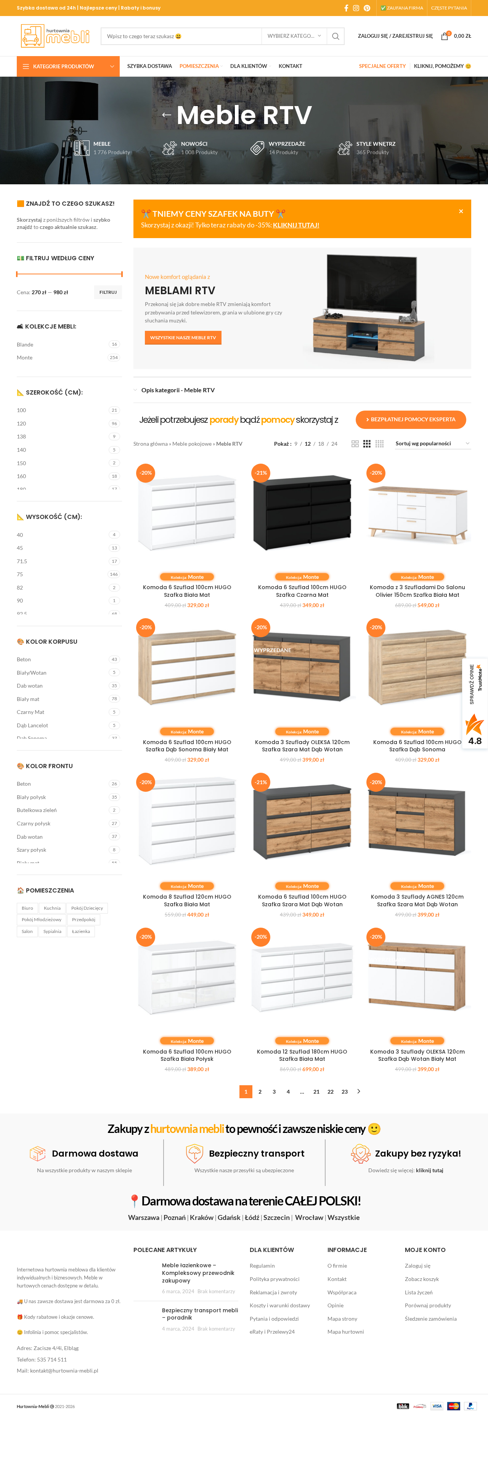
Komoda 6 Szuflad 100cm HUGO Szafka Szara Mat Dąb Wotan (302, 900)
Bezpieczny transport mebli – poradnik (200, 1314)
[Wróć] (166, 115)
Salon (27, 931)
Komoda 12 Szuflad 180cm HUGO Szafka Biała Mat (302, 1055)
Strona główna (150, 443)
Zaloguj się (417, 1266)
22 (330, 1091)
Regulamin (262, 1266)
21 (316, 1091)
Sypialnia (52, 931)
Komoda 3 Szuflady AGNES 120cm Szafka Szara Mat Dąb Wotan (417, 900)
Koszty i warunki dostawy (280, 1305)
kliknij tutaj (429, 1170)
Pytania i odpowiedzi (274, 1318)
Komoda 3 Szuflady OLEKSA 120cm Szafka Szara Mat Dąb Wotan (302, 746)
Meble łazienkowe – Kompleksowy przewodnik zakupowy (198, 1273)
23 (345, 1091)
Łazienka (81, 931)
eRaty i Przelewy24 (272, 1332)
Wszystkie (343, 1217)
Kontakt (337, 1279)
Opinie (335, 1305)
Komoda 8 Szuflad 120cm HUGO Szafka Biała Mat (187, 900)
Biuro (27, 908)
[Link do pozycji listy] (69, 1348)
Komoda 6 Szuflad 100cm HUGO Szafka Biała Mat (187, 591)
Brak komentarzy (216, 1291)
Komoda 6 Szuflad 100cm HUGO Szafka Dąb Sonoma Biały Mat (187, 746)
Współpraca (341, 1292)
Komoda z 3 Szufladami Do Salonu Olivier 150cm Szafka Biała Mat (417, 591)
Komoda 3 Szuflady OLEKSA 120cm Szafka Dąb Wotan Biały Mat (417, 1055)
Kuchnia (52, 908)
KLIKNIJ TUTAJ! (296, 225)
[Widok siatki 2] (355, 444)
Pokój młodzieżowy (41, 919)
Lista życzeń (419, 1292)
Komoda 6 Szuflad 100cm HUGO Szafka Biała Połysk (187, 1055)
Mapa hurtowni (345, 1332)
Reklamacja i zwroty (273, 1292)
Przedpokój (83, 919)
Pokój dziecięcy (87, 908)
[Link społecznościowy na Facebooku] (346, 8)
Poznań (175, 1217)
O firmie (337, 1266)
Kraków (202, 1217)
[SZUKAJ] (336, 36)
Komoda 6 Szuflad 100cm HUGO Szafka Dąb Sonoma (417, 746)
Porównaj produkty (428, 1305)
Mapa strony (342, 1318)
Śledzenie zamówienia (431, 1318)
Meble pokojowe (192, 443)
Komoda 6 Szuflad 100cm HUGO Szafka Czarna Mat (302, 591)
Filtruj (108, 292)
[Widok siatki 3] (367, 444)
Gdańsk (229, 1217)
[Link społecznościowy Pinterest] (366, 8)
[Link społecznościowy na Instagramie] (356, 8)
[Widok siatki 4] (380, 444)
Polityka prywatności (275, 1279)
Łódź (252, 1217)
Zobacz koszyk (422, 1279)
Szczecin (276, 1217)
